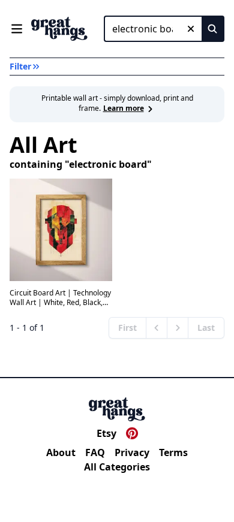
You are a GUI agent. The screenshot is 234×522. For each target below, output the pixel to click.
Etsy (106, 433)
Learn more (123, 108)
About (61, 452)
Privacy (132, 452)
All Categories (117, 466)
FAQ (95, 452)
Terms (173, 452)
